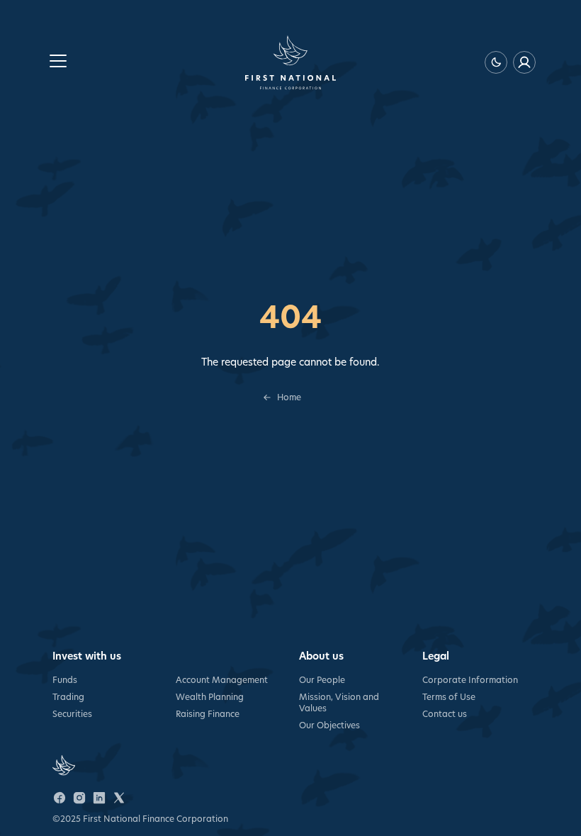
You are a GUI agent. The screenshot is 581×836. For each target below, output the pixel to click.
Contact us (444, 714)
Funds (64, 680)
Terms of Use (448, 697)
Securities (72, 714)
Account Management (222, 680)
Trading (68, 697)
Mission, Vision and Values (339, 702)
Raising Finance (207, 714)
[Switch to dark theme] (496, 62)
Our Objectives (329, 725)
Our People (322, 680)
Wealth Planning (210, 697)
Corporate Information (470, 680)
